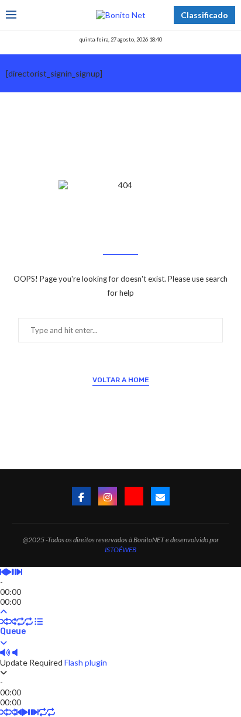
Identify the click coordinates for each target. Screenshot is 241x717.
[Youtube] (134, 496)
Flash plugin (85, 662)
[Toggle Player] (3, 611)
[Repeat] (20, 621)
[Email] (160, 496)
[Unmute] (15, 652)
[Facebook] (81, 496)
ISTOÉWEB (120, 549)
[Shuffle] (4, 621)
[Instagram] (107, 496)
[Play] (8, 572)
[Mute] (5, 652)
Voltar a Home (120, 380)
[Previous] (2, 572)
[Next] (19, 572)
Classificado (204, 15)
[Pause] (14, 572)
